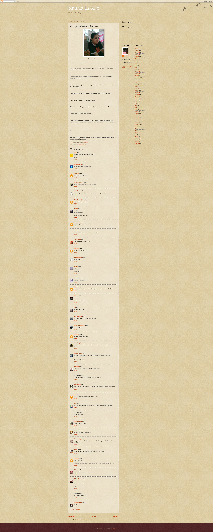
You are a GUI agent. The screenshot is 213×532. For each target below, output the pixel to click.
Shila (75, 152)
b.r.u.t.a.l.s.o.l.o (83, 7)
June (136, 65)
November (137, 54)
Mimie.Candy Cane (78, 199)
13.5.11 (75, 159)
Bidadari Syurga (78, 353)
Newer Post (72, 516)
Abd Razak (76, 278)
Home (94, 516)
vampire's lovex (78, 502)
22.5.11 (75, 497)
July (136, 63)
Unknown (76, 173)
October (137, 58)
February (137, 50)
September (137, 77)
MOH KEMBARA (78, 316)
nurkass (76, 266)
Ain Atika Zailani (78, 182)
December (137, 52)
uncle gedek (77, 366)
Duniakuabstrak (78, 164)
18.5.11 (75, 195)
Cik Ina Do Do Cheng (79, 325)
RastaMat (76, 295)
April (136, 69)
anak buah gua (77, 144)
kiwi (75, 403)
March (136, 48)
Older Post (115, 516)
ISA (75, 394)
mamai (75, 449)
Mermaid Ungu (77, 439)
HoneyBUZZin (77, 430)
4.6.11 (75, 506)
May (136, 67)
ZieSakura (76, 470)
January (137, 115)
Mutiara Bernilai (78, 478)
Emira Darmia (77, 191)
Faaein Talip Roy (78, 343)
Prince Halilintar (78, 421)
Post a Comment (76, 509)
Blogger (114, 528)
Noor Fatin (76, 248)
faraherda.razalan (78, 257)
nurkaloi (76, 208)
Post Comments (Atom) (80, 519)
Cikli (75, 307)
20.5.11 (75, 453)
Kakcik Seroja (77, 239)
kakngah (84, 144)
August (136, 60)
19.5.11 (75, 379)
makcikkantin (77, 384)
